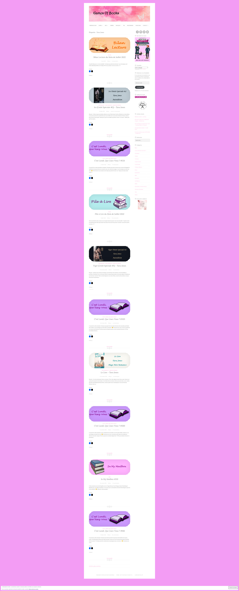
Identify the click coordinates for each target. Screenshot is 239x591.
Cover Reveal (137, 164)
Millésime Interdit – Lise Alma (140, 116)
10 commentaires (115, 218)
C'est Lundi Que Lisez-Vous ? (109, 158)
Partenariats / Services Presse (113, 105)
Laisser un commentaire (115, 111)
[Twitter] (144, 31)
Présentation (93, 25)
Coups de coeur (138, 161)
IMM (110, 477)
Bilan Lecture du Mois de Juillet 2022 (109, 57)
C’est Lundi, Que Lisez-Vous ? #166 (109, 531)
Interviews (137, 178)
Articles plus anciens (95, 566)
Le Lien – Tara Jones (109, 372)
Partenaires (130, 25)
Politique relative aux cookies (33, 589)
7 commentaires (116, 269)
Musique (118, 25)
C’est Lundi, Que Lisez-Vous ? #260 (109, 426)
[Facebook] (137, 31)
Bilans (109, 54)
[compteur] (141, 97)
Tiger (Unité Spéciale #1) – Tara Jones (109, 266)
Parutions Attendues (139, 189)
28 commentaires (115, 534)
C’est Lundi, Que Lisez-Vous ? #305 (109, 319)
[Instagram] (140, 31)
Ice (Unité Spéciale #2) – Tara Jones (109, 107)
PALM (109, 211)
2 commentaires (115, 164)
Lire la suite (111, 134)
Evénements (137, 172)
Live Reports (137, 180)
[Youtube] (147, 31)
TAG (136, 192)
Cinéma (112, 25)
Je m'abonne (140, 87)
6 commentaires (115, 61)
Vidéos (136, 194)
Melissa (108, 61)
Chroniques (101, 105)
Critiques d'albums (138, 167)
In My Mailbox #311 (109, 479)
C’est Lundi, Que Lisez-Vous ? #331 (109, 160)
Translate (144, 68)
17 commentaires (116, 429)
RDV (106, 25)
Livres (100, 25)
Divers (136, 169)
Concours (138, 25)
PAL (124, 25)
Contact (145, 25)
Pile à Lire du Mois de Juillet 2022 (109, 214)
